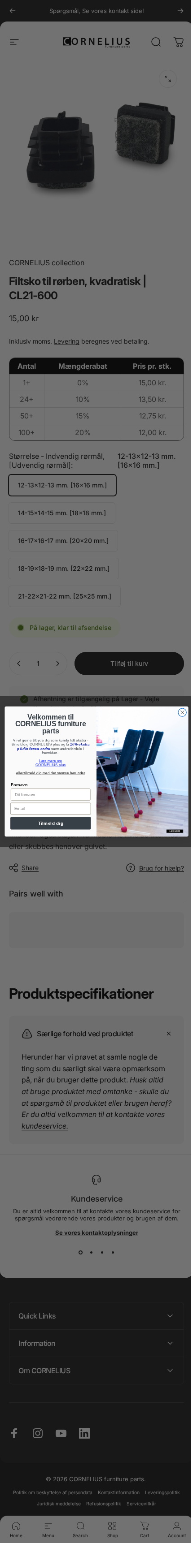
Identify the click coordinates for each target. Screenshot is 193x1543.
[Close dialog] (179, 712)
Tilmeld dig (47, 823)
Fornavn (16, 784)
